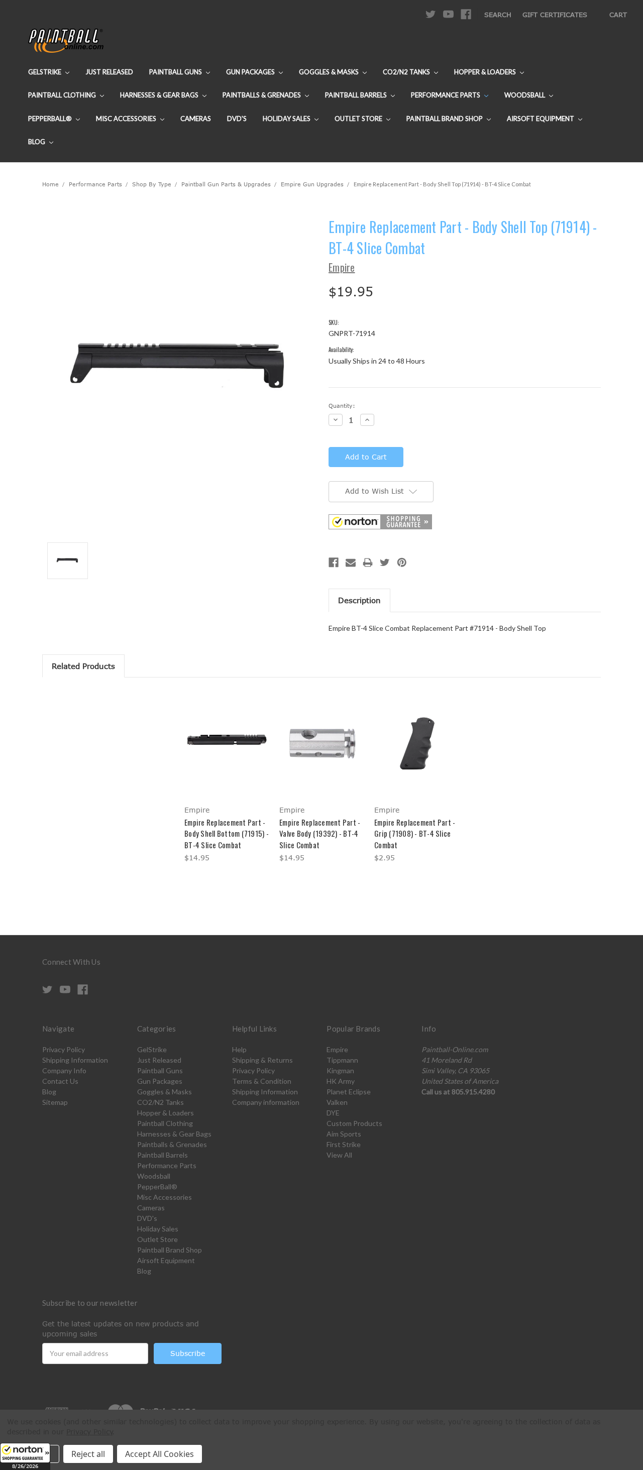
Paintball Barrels (356, 95)
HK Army (341, 1081)
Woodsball (525, 95)
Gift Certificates (554, 15)
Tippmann (342, 1060)
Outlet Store (359, 119)
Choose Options (226, 752)
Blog (37, 142)
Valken (337, 1102)
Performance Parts (446, 95)
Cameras (195, 119)
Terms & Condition (261, 1081)
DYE (333, 1112)
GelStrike (45, 72)
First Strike (344, 1144)
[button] (25, 1456)
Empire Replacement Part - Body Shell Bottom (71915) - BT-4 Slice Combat (226, 833)
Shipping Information (75, 1060)
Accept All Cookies (159, 1453)
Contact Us (60, 1081)
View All (339, 1155)
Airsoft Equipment (541, 119)
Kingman (340, 1070)
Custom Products (354, 1123)
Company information (265, 1102)
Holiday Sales (287, 119)
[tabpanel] (226, 777)
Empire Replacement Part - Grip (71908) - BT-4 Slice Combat (414, 833)
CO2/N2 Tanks (407, 72)
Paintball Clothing (62, 95)
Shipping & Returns (262, 1060)
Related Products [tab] (83, 665)
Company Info (64, 1070)
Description (359, 600)
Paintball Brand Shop (445, 119)
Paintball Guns (176, 72)
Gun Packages (251, 72)
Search (497, 15)
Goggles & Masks (329, 72)
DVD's (237, 119)
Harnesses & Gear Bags (160, 95)
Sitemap (55, 1102)
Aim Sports (344, 1133)
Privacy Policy (63, 1049)
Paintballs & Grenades (262, 95)
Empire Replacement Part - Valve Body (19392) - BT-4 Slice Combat (319, 833)
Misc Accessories (127, 119)
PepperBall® (50, 119)
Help (239, 1049)
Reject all (88, 1453)
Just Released (109, 72)
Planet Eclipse (349, 1091)
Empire (337, 1049)
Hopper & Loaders (485, 72)
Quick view (226, 734)
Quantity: (342, 405)
